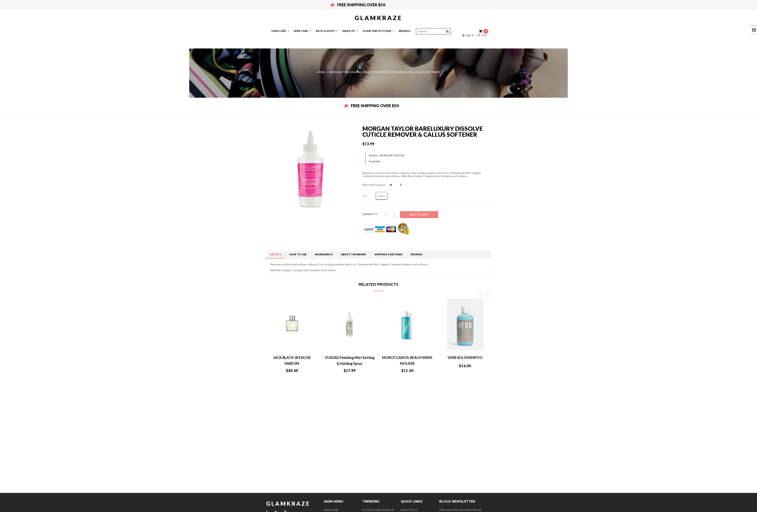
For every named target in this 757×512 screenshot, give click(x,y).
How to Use (298, 254)
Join (484, 35)
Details (275, 254)
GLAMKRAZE (378, 17)
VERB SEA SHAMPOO (465, 357)
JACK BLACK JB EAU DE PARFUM (292, 360)
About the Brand (353, 254)
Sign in (469, 35)
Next (488, 293)
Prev (481, 293)
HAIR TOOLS (409, 510)
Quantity (369, 214)
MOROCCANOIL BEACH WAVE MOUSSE (407, 360)
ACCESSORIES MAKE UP (378, 510)
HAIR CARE (331, 510)
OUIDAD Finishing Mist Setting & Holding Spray (350, 360)
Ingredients (324, 254)
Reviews (416, 254)
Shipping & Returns (388, 254)
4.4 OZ (381, 196)
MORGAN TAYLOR (392, 155)
